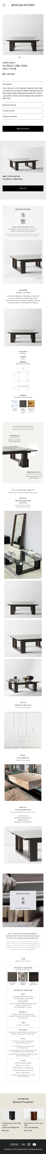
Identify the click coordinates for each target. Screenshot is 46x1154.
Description (7, 84)
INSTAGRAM (29, 1144)
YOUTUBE (34, 1144)
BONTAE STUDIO (23, 5)
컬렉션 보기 (23, 188)
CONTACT (14, 1144)
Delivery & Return (10, 116)
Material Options (9, 105)
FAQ (23, 1144)
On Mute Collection (9, 62)
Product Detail (8, 111)
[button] (19, 57)
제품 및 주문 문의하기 (23, 129)
